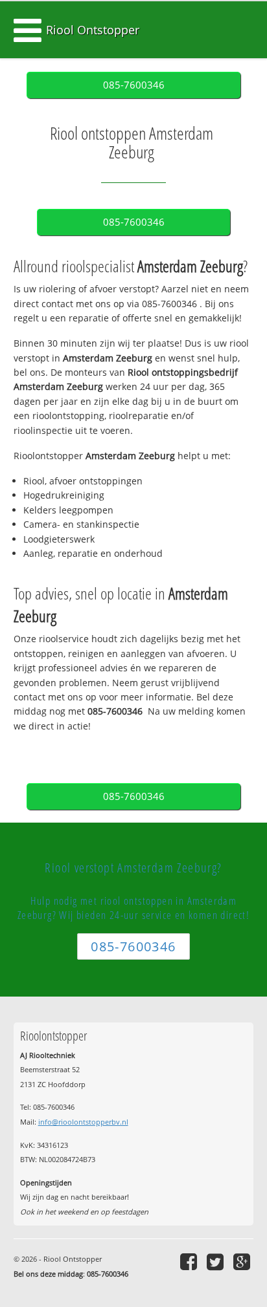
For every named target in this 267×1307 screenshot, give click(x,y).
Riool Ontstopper (92, 30)
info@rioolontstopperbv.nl (83, 1122)
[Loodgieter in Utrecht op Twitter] (217, 1261)
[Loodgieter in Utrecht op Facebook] (190, 1261)
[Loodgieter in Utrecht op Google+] (243, 1261)
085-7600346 (134, 85)
